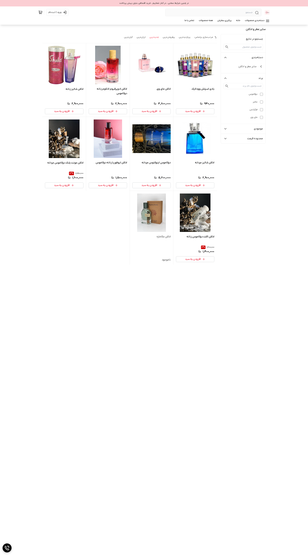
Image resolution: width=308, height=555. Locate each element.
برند (260, 78)
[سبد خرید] (40, 12)
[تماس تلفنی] (7, 547)
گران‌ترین (128, 37)
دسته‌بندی (257, 57)
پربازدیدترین (184, 37)
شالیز (255, 101)
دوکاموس (253, 94)
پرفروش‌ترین (169, 37)
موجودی (258, 128)
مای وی (253, 117)
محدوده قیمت (255, 138)
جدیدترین (154, 37)
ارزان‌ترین (141, 37)
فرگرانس (253, 109)
